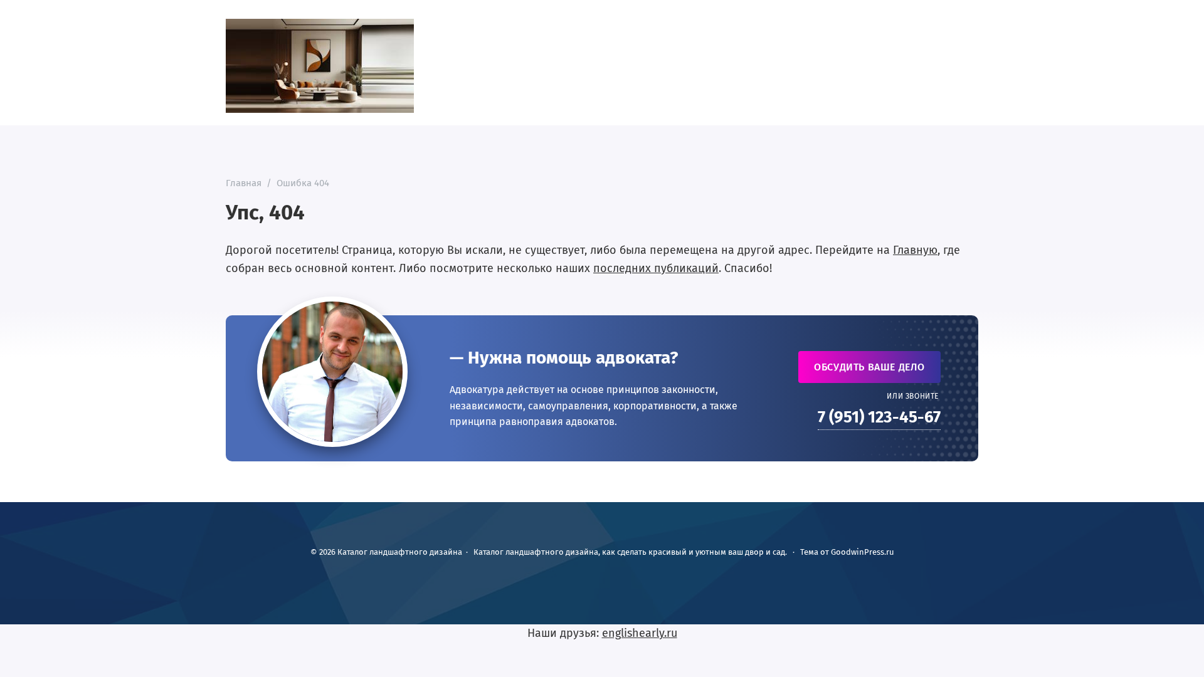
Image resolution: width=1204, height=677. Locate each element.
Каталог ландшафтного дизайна (320, 66)
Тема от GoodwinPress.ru (847, 552)
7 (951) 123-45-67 (879, 417)
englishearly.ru (639, 633)
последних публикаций (656, 268)
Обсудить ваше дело (869, 367)
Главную (915, 250)
